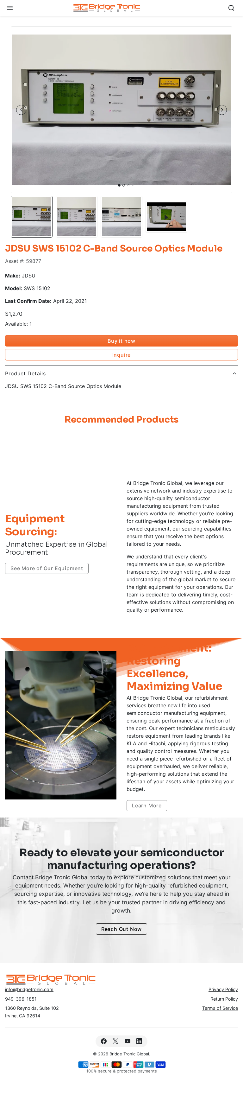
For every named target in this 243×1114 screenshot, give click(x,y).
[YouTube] (127, 1041)
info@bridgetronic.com (29, 989)
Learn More (147, 805)
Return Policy (224, 999)
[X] (116, 1041)
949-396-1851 (21, 999)
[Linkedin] (139, 1041)
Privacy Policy (223, 989)
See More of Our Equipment (46, 568)
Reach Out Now (121, 929)
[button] (10, 8)
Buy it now (121, 341)
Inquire (121, 355)
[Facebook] (104, 1041)
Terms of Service (220, 1008)
